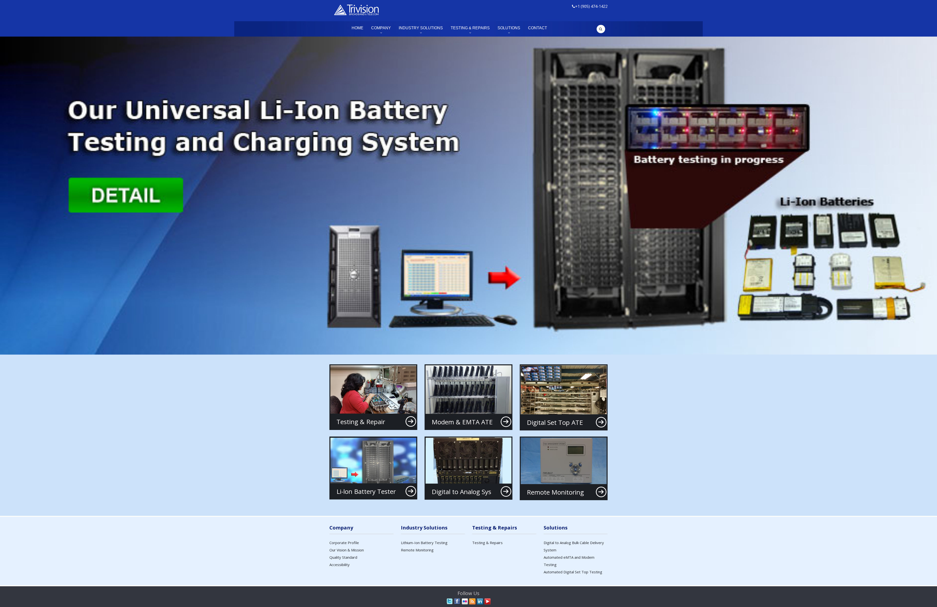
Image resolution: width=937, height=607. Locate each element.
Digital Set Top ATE (555, 422)
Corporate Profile (344, 542)
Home (357, 28)
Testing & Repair (360, 421)
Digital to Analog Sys (461, 491)
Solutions (509, 28)
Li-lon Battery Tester (366, 491)
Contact (537, 28)
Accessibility (339, 564)
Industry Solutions (421, 28)
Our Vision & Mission (346, 549)
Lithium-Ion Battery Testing (424, 542)
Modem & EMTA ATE (462, 422)
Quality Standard (343, 557)
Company (381, 28)
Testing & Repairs (470, 28)
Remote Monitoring (555, 492)
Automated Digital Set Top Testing (573, 571)
